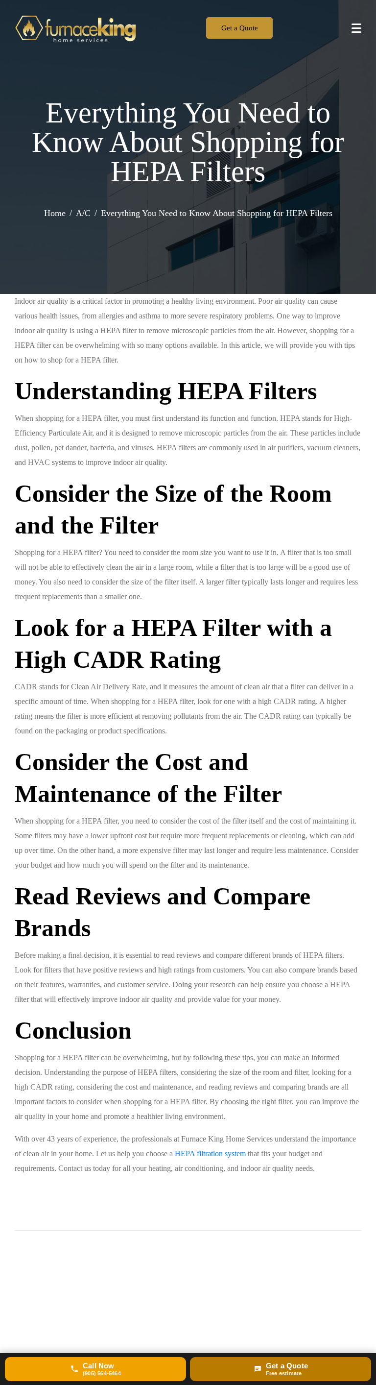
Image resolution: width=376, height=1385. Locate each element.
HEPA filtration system (210, 1153)
